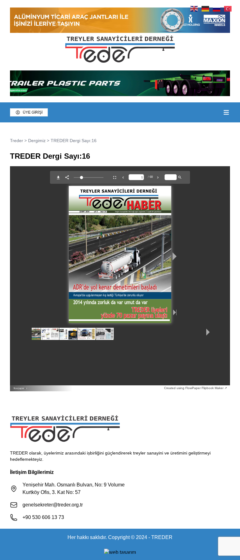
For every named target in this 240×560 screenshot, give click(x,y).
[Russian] (217, 8)
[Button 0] (226, 112)
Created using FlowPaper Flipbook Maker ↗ (195, 388)
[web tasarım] (120, 551)
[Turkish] (228, 8)
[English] (194, 8)
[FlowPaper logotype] (88, 388)
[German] (206, 8)
